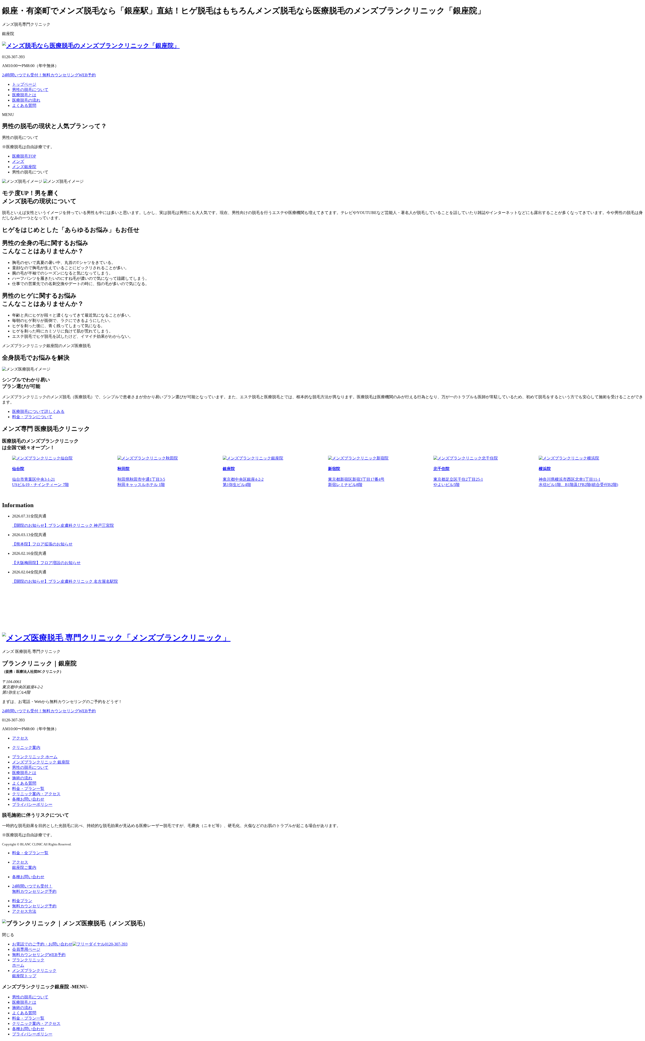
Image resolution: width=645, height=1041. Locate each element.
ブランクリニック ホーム (34, 757)
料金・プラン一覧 (28, 788)
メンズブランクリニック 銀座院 (41, 762)
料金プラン (22, 901)
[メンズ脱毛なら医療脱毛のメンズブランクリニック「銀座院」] (91, 45)
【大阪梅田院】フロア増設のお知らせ (46, 563)
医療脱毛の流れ (26, 100)
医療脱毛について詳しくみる (38, 411)
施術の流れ (22, 778)
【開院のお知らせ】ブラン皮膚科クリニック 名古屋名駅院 (65, 581)
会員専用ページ (26, 949)
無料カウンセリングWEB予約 (49, 75)
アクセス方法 (24, 911)
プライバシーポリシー (32, 804)
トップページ (24, 84)
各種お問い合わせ (28, 799)
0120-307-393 (69, 944)
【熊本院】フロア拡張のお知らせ (42, 544)
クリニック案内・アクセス (36, 794)
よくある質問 (24, 105)
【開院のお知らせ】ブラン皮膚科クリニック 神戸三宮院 (63, 525)
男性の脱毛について (30, 89)
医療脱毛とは (24, 95)
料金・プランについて (32, 417)
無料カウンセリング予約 (34, 906)
